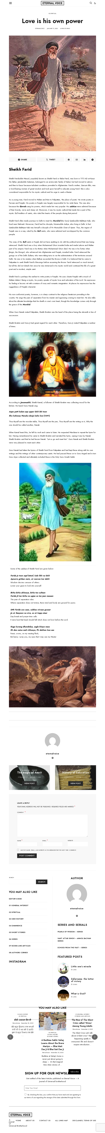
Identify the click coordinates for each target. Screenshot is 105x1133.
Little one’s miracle (81, 966)
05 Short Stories (17, 932)
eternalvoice (40, 28)
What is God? (78, 993)
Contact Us (44, 1120)
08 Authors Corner (18, 952)
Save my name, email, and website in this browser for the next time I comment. (48, 850)
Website (70, 841)
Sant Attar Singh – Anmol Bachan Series (74, 939)
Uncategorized (75, 770)
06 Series (13, 939)
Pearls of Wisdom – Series (70, 931)
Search (11, 878)
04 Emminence (15, 925)
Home (18, 1120)
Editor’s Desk (15, 899)
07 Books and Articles (19, 946)
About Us (30, 1120)
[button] (95, 3)
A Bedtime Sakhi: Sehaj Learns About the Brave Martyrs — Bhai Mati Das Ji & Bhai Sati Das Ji (52, 1045)
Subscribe (75, 1071)
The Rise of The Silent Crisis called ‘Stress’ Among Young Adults (82, 1023)
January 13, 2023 (52, 28)
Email (45, 840)
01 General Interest (18, 905)
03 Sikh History (16, 919)
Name (20, 840)
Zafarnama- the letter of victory (82, 980)
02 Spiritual (52, 13)
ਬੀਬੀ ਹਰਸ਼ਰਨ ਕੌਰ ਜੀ (22, 1019)
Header (34, 770)
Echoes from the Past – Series (72, 947)
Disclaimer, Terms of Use (84, 1120)
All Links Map (61, 1120)
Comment (20, 812)
